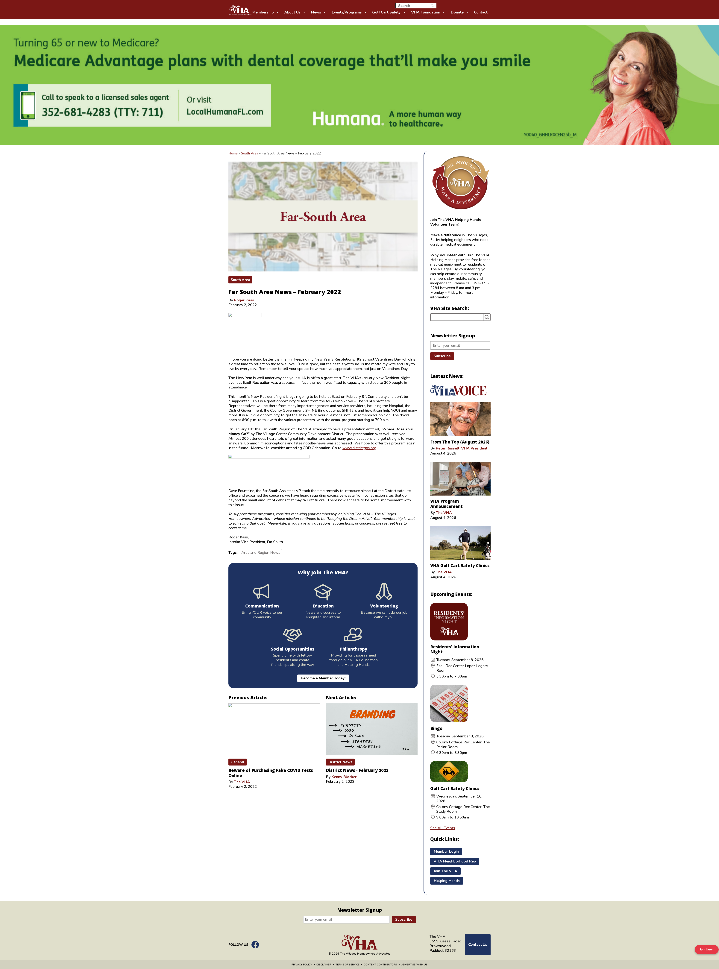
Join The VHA (445, 871)
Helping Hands (447, 880)
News (316, 12)
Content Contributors (380, 964)
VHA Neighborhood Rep (455, 861)
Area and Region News (260, 552)
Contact (481, 12)
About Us (292, 12)
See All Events (442, 828)
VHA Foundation (425, 12)
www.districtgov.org (359, 447)
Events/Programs (347, 12)
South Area (249, 153)
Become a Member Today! (323, 678)
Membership (263, 12)
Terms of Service (348, 964)
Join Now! (706, 949)
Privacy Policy (302, 964)
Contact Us (477, 944)
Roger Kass (244, 300)
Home (233, 153)
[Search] (487, 317)
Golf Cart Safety (386, 12)
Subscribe (442, 356)
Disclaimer (323, 964)
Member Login (446, 851)
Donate (457, 12)
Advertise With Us (414, 964)
